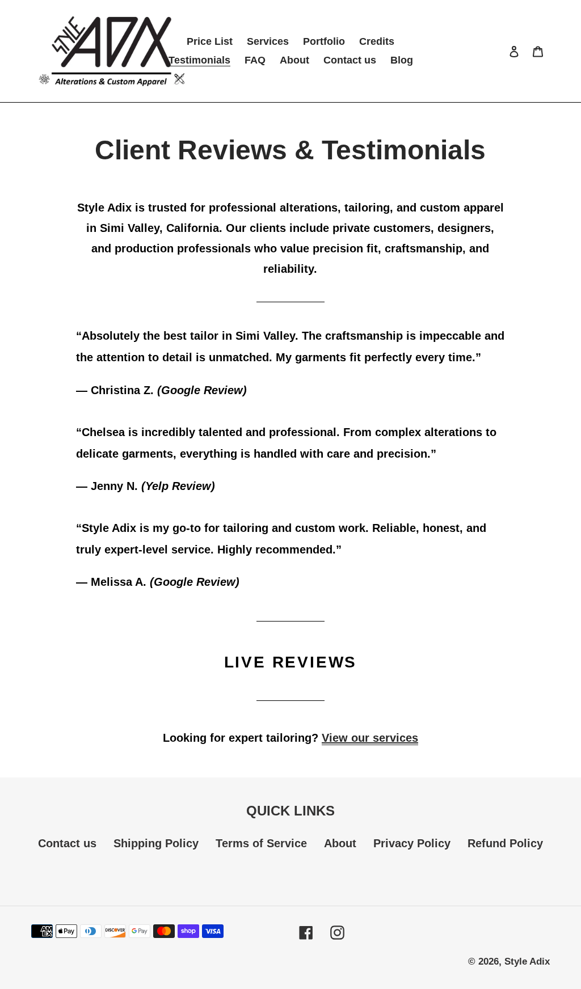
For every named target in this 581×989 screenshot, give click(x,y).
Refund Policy (505, 843)
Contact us (67, 843)
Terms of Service (261, 843)
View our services (370, 738)
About (340, 843)
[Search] (498, 51)
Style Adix (527, 961)
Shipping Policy (156, 843)
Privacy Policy (412, 843)
